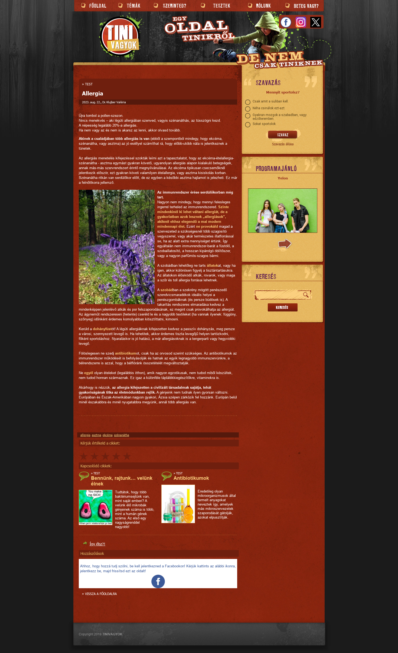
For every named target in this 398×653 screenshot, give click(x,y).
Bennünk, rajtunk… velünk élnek (121, 481)
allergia (85, 435)
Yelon (283, 178)
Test (89, 84)
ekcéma (108, 435)
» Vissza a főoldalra (99, 593)
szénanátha (121, 435)
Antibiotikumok (191, 478)
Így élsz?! (97, 543)
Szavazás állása (282, 144)
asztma (96, 435)
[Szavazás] (283, 135)
